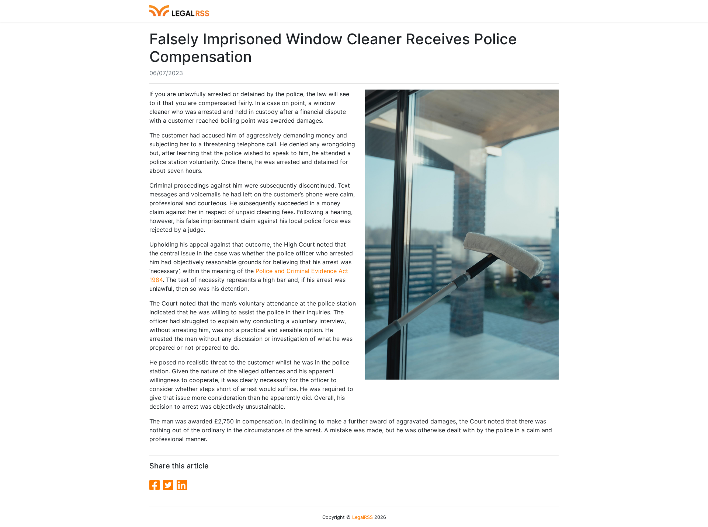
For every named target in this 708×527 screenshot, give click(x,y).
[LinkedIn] (182, 485)
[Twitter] (170, 485)
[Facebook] (156, 485)
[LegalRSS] (179, 11)
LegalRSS (362, 517)
